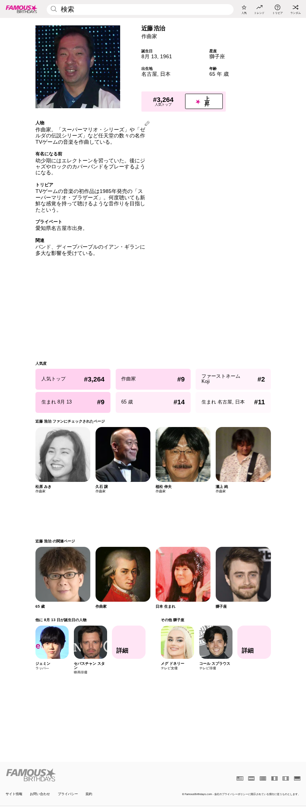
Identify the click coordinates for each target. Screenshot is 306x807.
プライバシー (68, 794)
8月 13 (149, 56)
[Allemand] (297, 778)
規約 (88, 794)
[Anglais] (240, 778)
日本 (165, 74)
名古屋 (149, 74)
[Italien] (285, 778)
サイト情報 (14, 794)
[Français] (274, 778)
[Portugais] (263, 778)
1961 (166, 56)
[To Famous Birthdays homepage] (21, 9)
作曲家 (149, 36)
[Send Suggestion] (147, 124)
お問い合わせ (40, 794)
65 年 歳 (219, 74)
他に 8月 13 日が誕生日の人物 (61, 620)
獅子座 (217, 56)
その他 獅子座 (172, 620)
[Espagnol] (251, 778)
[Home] (78, 775)
